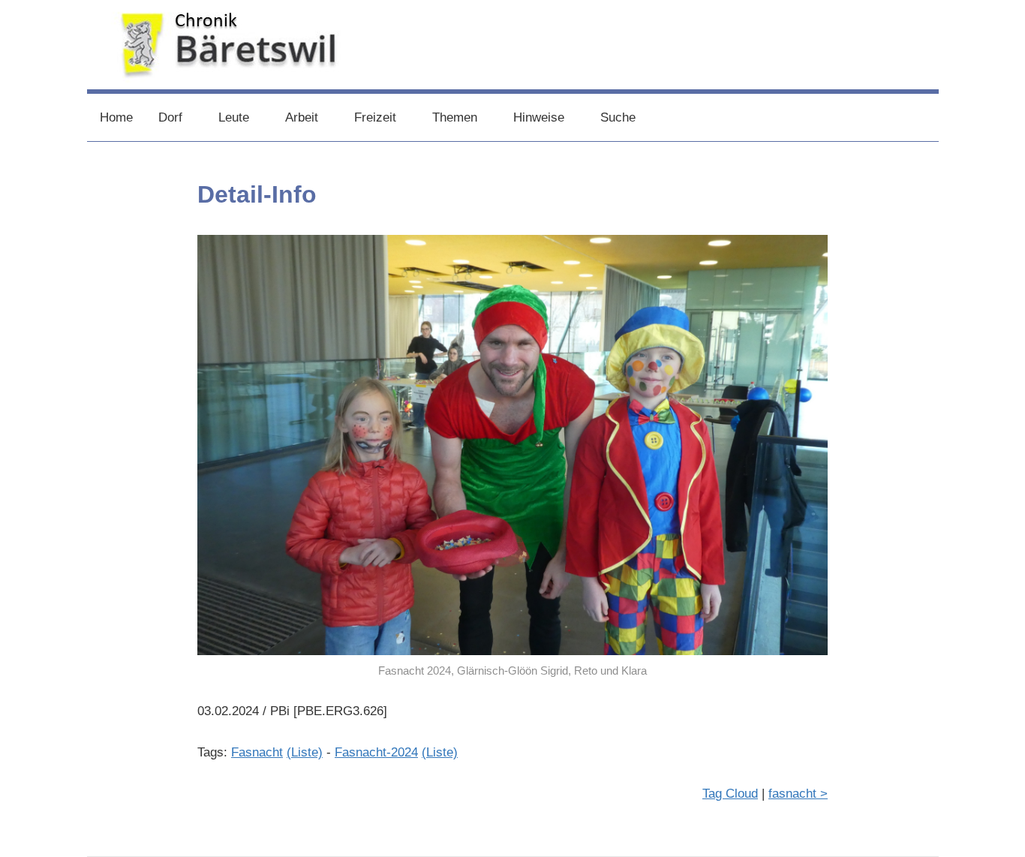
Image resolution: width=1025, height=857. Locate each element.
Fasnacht (257, 752)
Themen (454, 117)
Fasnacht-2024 (376, 752)
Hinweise (538, 117)
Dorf (170, 117)
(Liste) (305, 752)
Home (116, 117)
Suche (618, 117)
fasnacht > (798, 793)
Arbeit (301, 117)
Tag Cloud (730, 793)
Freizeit (375, 117)
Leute (233, 117)
